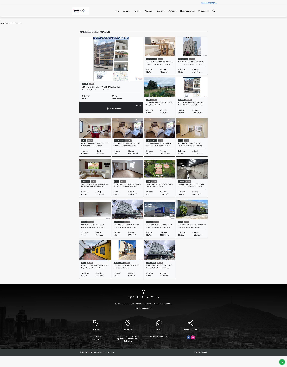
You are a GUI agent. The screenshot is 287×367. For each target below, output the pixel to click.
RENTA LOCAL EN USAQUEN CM (92, 225)
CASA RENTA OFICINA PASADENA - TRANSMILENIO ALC (95, 265)
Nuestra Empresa (187, 11)
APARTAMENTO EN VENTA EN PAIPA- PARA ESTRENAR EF (127, 265)
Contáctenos (203, 11)
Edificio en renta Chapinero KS (190, 102)
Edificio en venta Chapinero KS (101, 87)
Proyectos (172, 11)
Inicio (117, 11)
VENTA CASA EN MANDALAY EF (189, 143)
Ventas (125, 11)
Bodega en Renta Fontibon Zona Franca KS (159, 225)
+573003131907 (96, 336)
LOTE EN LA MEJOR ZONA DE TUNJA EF (159, 102)
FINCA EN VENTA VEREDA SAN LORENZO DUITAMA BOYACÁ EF (159, 184)
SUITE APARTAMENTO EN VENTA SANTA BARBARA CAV (159, 143)
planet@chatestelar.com (159, 336)
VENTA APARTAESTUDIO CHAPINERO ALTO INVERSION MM (159, 62)
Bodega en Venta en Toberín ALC (191, 184)
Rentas (136, 11)
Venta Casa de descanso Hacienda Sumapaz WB (95, 184)
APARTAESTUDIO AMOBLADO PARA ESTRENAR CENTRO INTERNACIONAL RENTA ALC (192, 62)
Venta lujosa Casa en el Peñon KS (192, 225)
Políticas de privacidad (144, 308)
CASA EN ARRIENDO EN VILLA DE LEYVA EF (95, 143)
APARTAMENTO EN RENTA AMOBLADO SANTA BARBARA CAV (127, 143)
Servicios (160, 11)
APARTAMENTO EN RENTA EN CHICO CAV (127, 225)
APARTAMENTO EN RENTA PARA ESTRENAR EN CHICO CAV (159, 265)
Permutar (148, 11)
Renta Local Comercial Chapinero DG (127, 184)
